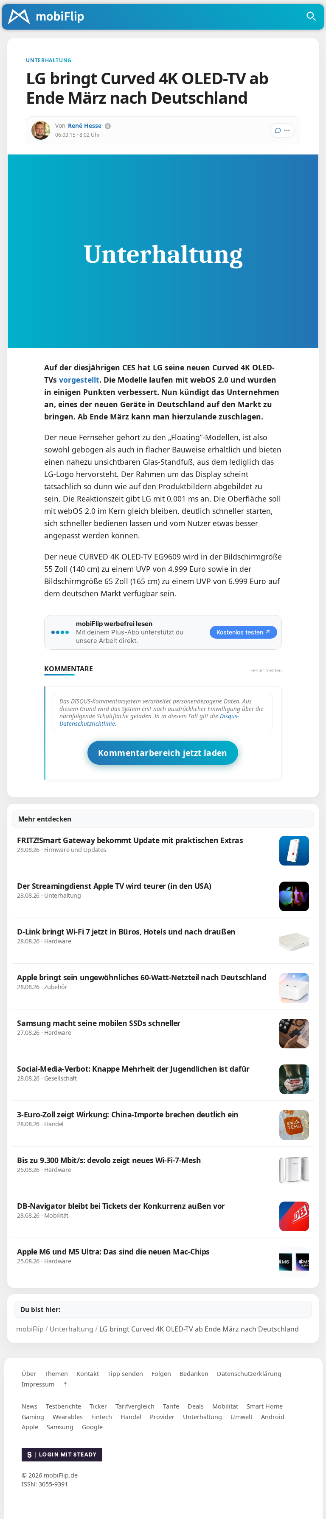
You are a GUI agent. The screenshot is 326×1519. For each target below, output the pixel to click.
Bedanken (194, 1374)
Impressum (38, 1384)
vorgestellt (79, 380)
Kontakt (87, 1374)
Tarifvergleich (135, 1406)
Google (92, 1427)
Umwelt (241, 1417)
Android (272, 1417)
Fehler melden (266, 670)
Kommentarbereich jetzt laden (163, 752)
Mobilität (225, 1406)
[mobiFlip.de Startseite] (48, 17)
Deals (196, 1406)
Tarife (171, 1406)
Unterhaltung (202, 1417)
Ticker (98, 1406)
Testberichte (63, 1406)
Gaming (33, 1417)
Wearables (68, 1417)
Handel (131, 1417)
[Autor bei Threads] (108, 126)
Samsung (60, 1427)
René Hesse (84, 125)
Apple (30, 1427)
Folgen (161, 1374)
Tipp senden (125, 1374)
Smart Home (265, 1406)
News (29, 1406)
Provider (162, 1417)
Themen (56, 1374)
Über (29, 1374)
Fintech (101, 1417)
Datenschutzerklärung (249, 1374)
